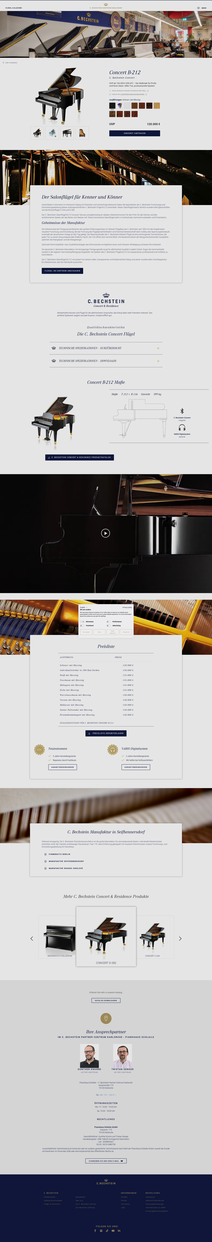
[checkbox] (82, 622)
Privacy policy (127, 607)
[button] (83, 607)
